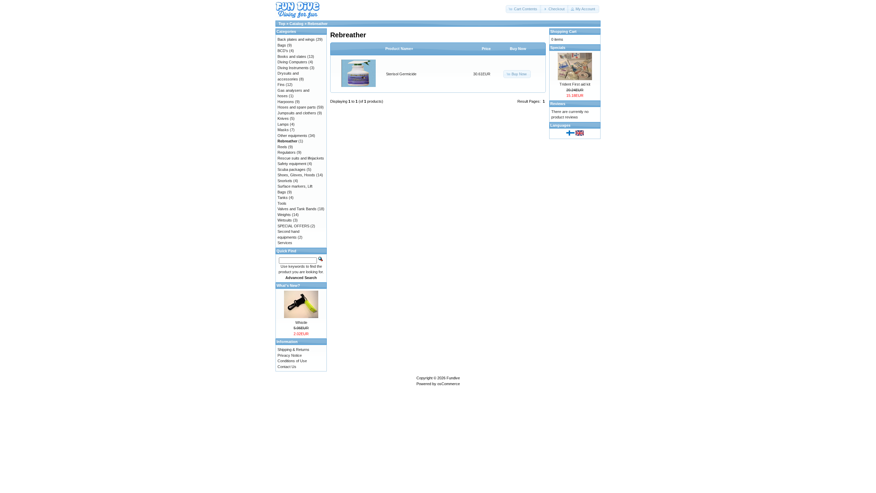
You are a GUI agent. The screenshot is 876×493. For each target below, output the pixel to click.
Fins (281, 85)
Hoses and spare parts (297, 107)
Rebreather (317, 24)
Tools (282, 203)
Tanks (283, 197)
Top (282, 24)
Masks (283, 130)
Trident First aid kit (574, 84)
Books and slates (292, 56)
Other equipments (292, 136)
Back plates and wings (296, 39)
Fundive (453, 378)
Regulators (287, 152)
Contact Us (287, 367)
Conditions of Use (292, 361)
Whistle (301, 322)
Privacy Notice (290, 355)
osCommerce (448, 384)
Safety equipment (292, 164)
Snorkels (285, 181)
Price (486, 49)
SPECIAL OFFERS (293, 226)
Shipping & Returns (293, 349)
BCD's (283, 51)
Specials (557, 48)
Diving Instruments (293, 68)
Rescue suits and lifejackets (301, 158)
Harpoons (286, 102)
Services (285, 243)
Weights (284, 215)
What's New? (288, 285)
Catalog (296, 24)
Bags (282, 45)
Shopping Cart (563, 31)
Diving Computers (292, 62)
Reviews (557, 104)
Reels (282, 147)
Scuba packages (292, 169)
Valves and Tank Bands (297, 209)
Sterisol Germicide (401, 74)
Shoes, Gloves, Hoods (296, 175)
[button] (523, 9)
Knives (283, 118)
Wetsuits (285, 220)
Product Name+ (399, 49)
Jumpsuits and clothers (297, 113)
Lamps (283, 124)
